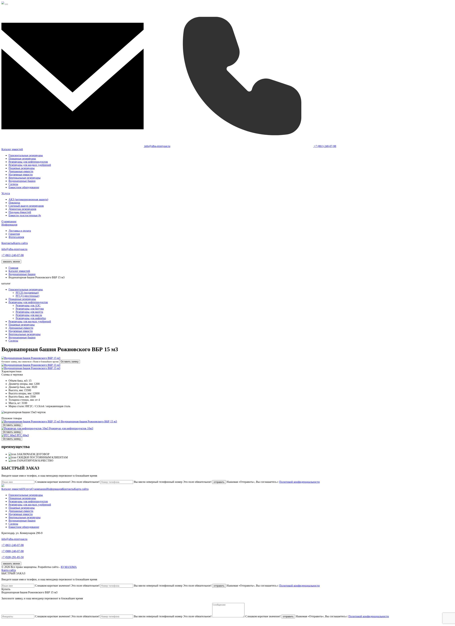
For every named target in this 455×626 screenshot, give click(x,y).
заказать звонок (11, 261)
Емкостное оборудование (24, 187)
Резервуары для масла (29, 315)
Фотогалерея (16, 237)
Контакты (7, 243)
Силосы (13, 184)
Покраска (14, 202)
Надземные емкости (21, 174)
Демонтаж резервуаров (22, 209)
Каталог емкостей (12, 149)
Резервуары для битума (30, 308)
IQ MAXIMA (69, 566)
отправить (219, 482)
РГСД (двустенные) (27, 295)
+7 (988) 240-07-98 (12, 551)
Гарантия (14, 233)
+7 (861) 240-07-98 (12, 255)
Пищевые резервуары (22, 168)
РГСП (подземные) (27, 292)
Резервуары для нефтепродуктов (28, 161)
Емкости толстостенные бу (25, 215)
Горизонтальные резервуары (26, 155)
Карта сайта (20, 243)
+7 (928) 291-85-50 (12, 557)
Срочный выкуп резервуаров (26, 205)
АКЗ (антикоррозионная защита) (28, 199)
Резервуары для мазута (29, 311)
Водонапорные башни (22, 180)
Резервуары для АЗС (28, 305)
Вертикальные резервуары (25, 177)
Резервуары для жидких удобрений (30, 164)
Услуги (5, 193)
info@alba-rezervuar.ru (14, 249)
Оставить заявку (70, 361)
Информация (9, 224)
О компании (8, 221)
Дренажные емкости (21, 171)
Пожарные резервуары (22, 158)
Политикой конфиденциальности (299, 481)
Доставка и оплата (20, 230)
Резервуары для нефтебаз (31, 318)
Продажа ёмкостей (20, 212)
